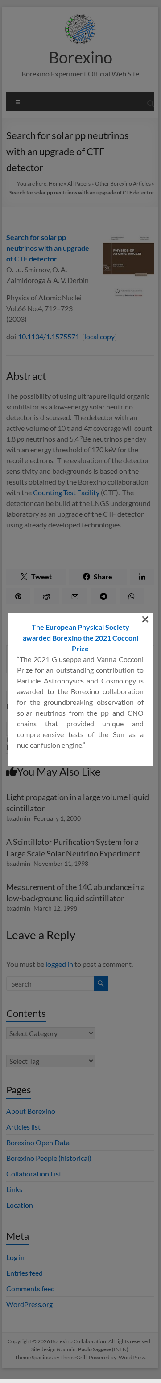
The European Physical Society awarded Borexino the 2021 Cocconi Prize (80, 638)
